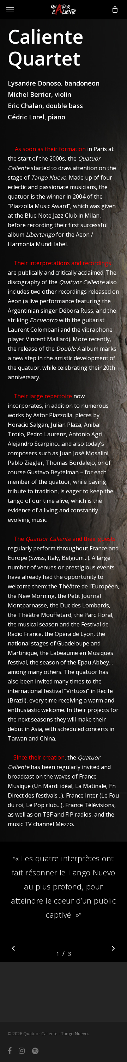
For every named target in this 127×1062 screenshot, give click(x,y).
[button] (10, 9)
